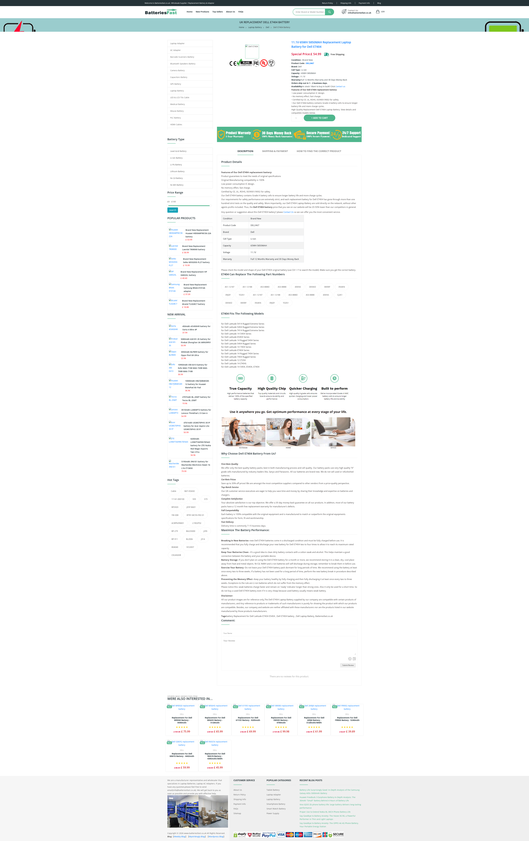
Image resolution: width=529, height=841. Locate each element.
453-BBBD (264, 286)
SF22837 (190, 547)
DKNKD (312, 286)
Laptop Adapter (177, 43)
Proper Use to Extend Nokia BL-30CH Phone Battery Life (325, 812)
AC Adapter (175, 50)
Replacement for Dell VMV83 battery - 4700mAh (281, 720)
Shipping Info (240, 799)
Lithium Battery (177, 171)
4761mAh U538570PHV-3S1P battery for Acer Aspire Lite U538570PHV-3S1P (197, 426)
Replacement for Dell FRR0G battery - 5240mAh (347, 718)
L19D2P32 (196, 523)
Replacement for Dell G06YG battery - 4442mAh (182, 754)
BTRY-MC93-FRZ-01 (195, 515)
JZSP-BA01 (191, 507)
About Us (230, 11)
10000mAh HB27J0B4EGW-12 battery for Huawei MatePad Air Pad (197, 384)
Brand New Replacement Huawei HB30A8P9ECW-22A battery (198, 233)
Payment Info (240, 804)
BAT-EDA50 (189, 491)
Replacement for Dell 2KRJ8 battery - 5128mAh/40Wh (314, 720)
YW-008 (175, 515)
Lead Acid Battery (178, 151)
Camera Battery (177, 70)
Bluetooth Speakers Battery (182, 63)
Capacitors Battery (178, 77)
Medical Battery (177, 104)
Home (189, 11)
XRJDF (228, 294)
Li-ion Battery (176, 158)
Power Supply (273, 813)
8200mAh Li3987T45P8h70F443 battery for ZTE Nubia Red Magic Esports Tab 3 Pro (201, 445)
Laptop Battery (255, 27)
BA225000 (190, 531)
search (172, 210)
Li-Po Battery (176, 164)
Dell (267, 27)
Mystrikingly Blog (197, 836)
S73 (205, 499)
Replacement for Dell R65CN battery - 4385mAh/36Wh (215, 756)
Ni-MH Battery (176, 185)
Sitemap (237, 813)
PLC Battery (175, 117)
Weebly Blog (179, 836)
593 (194, 499)
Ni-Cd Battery (176, 178)
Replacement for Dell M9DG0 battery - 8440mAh (182, 720)
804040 (175, 547)
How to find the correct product (319, 151)
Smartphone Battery (276, 804)
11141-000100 (178, 499)
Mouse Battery (177, 111)
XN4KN (341, 286)
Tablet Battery (273, 790)
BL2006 (189, 539)
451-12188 (247, 286)
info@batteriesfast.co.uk (359, 12)
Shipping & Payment (275, 151)
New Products (202, 11)
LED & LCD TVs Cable (179, 97)
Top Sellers (217, 11)
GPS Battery (175, 84)
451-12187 (229, 286)
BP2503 (175, 507)
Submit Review (348, 665)
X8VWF (327, 286)
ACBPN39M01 (178, 523)
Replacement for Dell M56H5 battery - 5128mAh (215, 720)
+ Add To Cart (319, 117)
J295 (205, 531)
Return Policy (240, 794)
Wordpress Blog (216, 836)
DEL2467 (310, 63)
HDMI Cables (176, 124)
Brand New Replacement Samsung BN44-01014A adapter (195, 288)
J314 (203, 539)
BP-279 (175, 531)
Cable (173, 491)
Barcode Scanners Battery (182, 57)
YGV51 (242, 294)
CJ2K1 (339, 294)
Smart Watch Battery (276, 808)
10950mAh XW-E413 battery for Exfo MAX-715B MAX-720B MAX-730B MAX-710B (193, 368)
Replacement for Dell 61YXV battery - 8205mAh (248, 718)
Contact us (340, 86)
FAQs (240, 11)
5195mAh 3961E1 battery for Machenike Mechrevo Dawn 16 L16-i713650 (195, 464)
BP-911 (175, 539)
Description (245, 151)
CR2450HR (176, 555)
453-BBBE (282, 286)
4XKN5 (298, 286)
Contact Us (288, 212)
